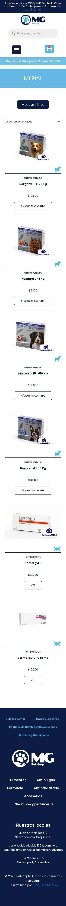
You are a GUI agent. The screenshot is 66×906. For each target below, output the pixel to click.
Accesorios (33, 796)
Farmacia (15, 788)
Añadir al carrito (33, 206)
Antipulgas (46, 780)
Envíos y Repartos (47, 719)
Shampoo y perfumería (34, 804)
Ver (33, 585)
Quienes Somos (15, 719)
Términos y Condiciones (33, 735)
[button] (16, 49)
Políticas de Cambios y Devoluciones (33, 727)
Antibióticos (33, 557)
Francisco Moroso (45, 885)
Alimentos (18, 780)
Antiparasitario (33, 178)
